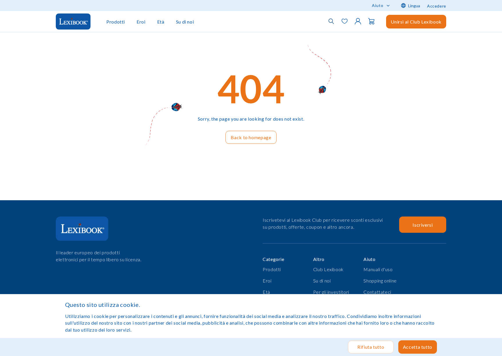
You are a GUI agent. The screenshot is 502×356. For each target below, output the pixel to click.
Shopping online (380, 280)
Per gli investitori (331, 292)
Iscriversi (423, 225)
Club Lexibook (328, 269)
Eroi (141, 21)
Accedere (436, 5)
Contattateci (377, 292)
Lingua (414, 5)
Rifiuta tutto (370, 347)
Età (160, 21)
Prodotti (115, 21)
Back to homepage (251, 137)
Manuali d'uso (377, 269)
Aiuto (377, 5)
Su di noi (185, 21)
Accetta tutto (417, 347)
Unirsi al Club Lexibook (416, 21)
